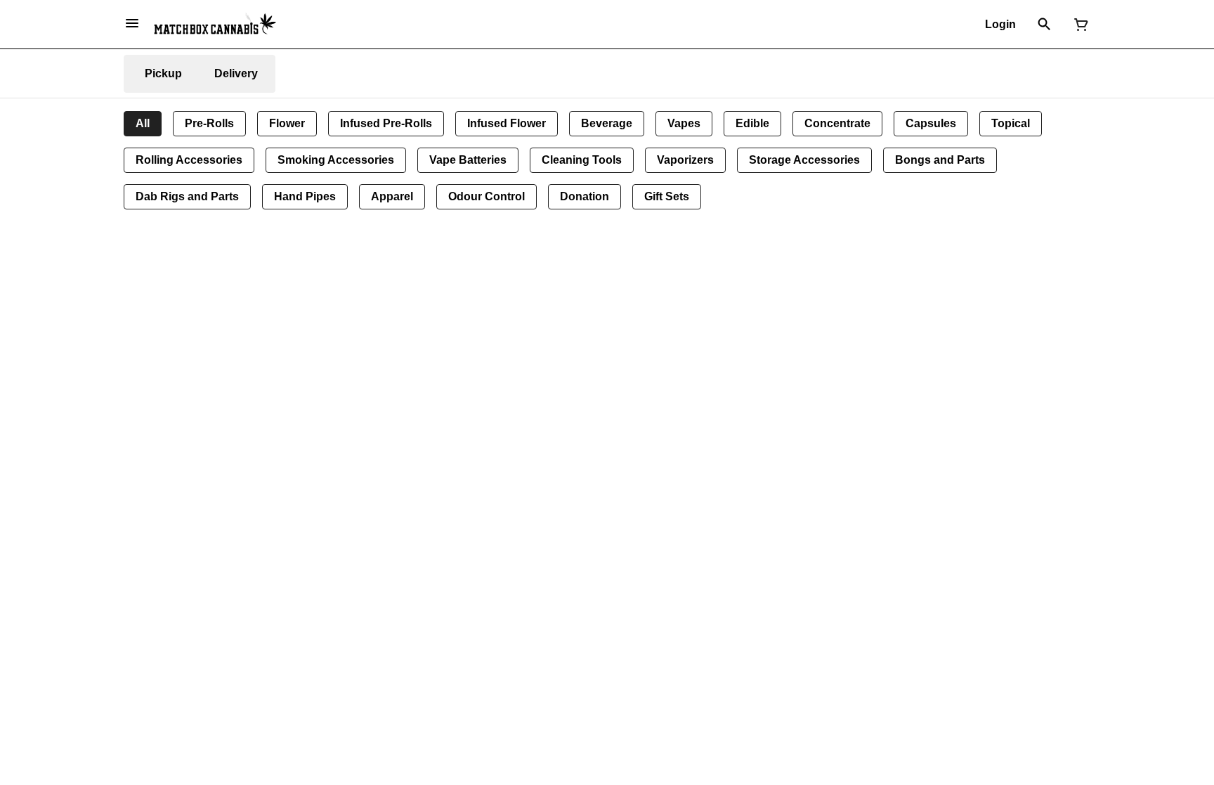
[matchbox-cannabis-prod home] (215, 24)
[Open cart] (1078, 24)
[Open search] (1044, 24)
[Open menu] (132, 23)
